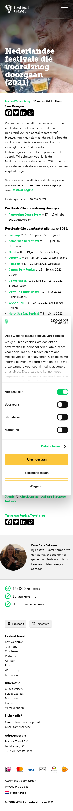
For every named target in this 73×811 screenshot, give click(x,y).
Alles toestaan (37, 459)
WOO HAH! (16, 302)
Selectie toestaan (37, 472)
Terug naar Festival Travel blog (25, 515)
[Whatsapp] (30, 112)
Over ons (11, 646)
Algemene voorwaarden (20, 780)
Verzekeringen (14, 708)
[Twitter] (16, 112)
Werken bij (12, 670)
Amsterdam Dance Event (25, 214)
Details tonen (50, 446)
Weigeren (36, 486)
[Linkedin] (23, 112)
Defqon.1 (15, 257)
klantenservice (21, 727)
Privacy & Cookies (16, 787)
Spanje (9, 496)
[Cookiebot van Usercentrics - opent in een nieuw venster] (51, 321)
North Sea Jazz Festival (24, 313)
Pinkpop (14, 263)
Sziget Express (14, 693)
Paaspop (14, 235)
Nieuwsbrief (12, 675)
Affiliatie (10, 661)
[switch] (62, 404)
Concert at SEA (18, 280)
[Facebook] (8, 112)
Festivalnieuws (14, 642)
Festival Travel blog (18, 101)
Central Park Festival (22, 269)
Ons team (11, 651)
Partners (10, 656)
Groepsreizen (14, 689)
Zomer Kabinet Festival (24, 241)
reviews (38, 604)
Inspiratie (11, 703)
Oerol (12, 252)
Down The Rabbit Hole (24, 291)
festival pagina (23, 190)
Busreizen (11, 698)
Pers (8, 665)
